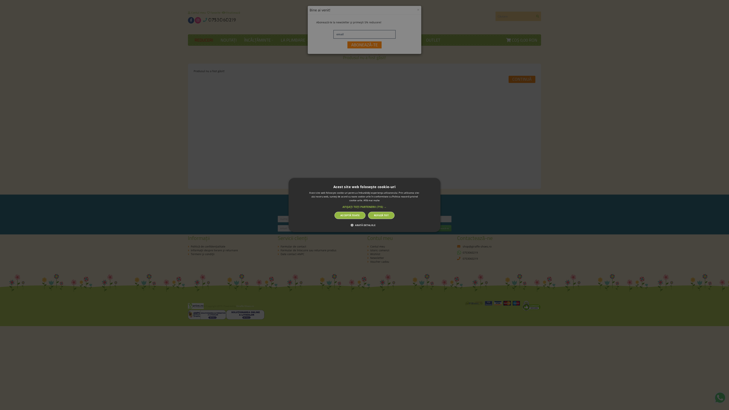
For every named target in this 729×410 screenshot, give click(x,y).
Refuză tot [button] (381, 215)
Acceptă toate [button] (350, 215)
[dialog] (364, 205)
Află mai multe (372, 200)
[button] (364, 206)
